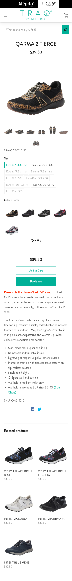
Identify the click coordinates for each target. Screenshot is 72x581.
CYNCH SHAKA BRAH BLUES (18, 473)
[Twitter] (39, 409)
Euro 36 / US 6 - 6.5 (42, 165)
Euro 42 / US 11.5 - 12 (43, 185)
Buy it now (36, 281)
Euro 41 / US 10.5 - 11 (17, 185)
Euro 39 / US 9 (14, 178)
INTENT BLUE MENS (16, 563)
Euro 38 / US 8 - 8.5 (41, 171)
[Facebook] (32, 409)
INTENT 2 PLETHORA (51, 519)
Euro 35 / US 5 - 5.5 (16, 165)
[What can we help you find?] (36, 30)
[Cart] (66, 15)
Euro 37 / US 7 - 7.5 (16, 171)
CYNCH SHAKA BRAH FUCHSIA (52, 473)
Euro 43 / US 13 (14, 191)
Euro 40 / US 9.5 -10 (37, 178)
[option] (36, 91)
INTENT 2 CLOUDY (16, 519)
